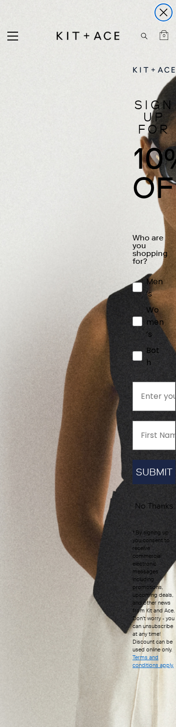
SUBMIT (154, 472)
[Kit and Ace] (88, 36)
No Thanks (154, 506)
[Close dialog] (163, 12)
